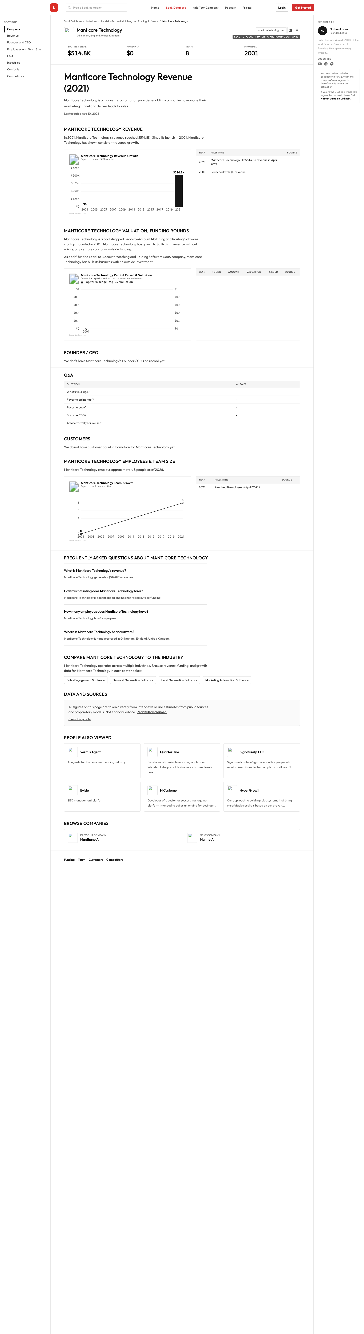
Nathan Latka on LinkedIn (335, 98)
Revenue (13, 36)
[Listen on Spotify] (326, 64)
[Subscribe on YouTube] (320, 63)
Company (13, 29)
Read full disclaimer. (152, 712)
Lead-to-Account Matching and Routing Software (129, 21)
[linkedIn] (290, 30)
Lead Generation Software (179, 680)
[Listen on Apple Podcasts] (331, 64)
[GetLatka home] (54, 7)
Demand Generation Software (133, 680)
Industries (13, 63)
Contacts (13, 69)
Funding (69, 860)
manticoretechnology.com (271, 30)
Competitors (15, 76)
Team (81, 860)
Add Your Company (205, 7)
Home (155, 7)
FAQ (10, 56)
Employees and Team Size (24, 49)
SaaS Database (176, 7)
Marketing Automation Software (227, 680)
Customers (96, 860)
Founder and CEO (19, 42)
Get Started (303, 7)
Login (282, 7)
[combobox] (99, 7)
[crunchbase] (297, 30)
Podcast (230, 7)
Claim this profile (79, 719)
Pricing (247, 7)
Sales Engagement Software (86, 680)
